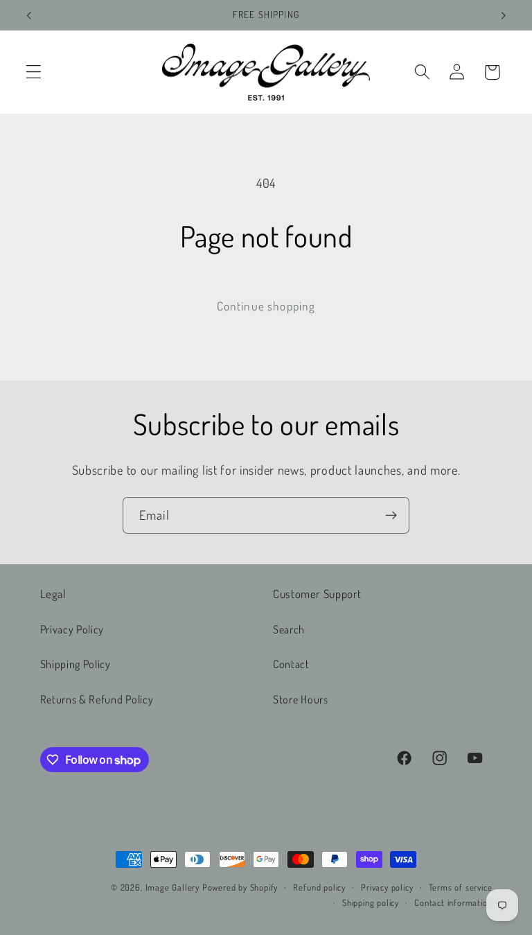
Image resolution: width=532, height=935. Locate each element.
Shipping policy (370, 902)
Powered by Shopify (240, 887)
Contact (291, 663)
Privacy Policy (72, 629)
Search (289, 629)
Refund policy (319, 887)
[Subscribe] (391, 515)
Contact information (453, 902)
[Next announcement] (503, 15)
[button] (33, 72)
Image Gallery (172, 887)
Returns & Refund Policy (97, 699)
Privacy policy (387, 887)
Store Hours (300, 699)
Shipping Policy (75, 663)
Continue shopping (266, 305)
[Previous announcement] (29, 15)
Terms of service (461, 887)
